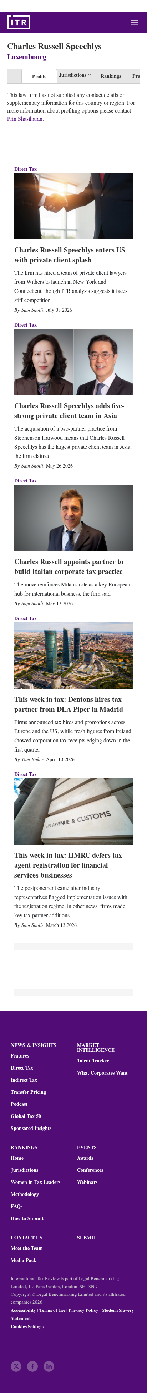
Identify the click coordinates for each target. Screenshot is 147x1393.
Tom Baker (32, 759)
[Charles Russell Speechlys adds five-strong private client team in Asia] (73, 362)
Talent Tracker (93, 1060)
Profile (39, 76)
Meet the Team (27, 1248)
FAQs (16, 1206)
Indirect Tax (24, 1079)
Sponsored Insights (31, 1128)
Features (20, 1055)
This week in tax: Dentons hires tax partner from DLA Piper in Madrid (68, 704)
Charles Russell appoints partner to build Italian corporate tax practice (68, 566)
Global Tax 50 (26, 1116)
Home (17, 1158)
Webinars (87, 1182)
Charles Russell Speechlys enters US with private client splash (69, 255)
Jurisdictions (24, 1170)
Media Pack (23, 1260)
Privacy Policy (83, 1309)
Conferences (90, 1170)
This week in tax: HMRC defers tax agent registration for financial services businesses (68, 865)
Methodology (25, 1194)
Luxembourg (26, 56)
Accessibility (23, 1309)
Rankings (111, 76)
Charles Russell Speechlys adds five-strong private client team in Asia (69, 410)
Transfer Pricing (28, 1091)
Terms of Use (52, 1309)
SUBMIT (86, 1237)
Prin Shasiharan (24, 118)
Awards (85, 1158)
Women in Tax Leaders (35, 1182)
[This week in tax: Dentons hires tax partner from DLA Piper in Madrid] (73, 655)
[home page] (18, 22)
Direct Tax (25, 169)
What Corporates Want (102, 1072)
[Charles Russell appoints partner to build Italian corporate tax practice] (73, 518)
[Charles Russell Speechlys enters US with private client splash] (73, 206)
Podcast (19, 1104)
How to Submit (27, 1218)
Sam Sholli (32, 309)
